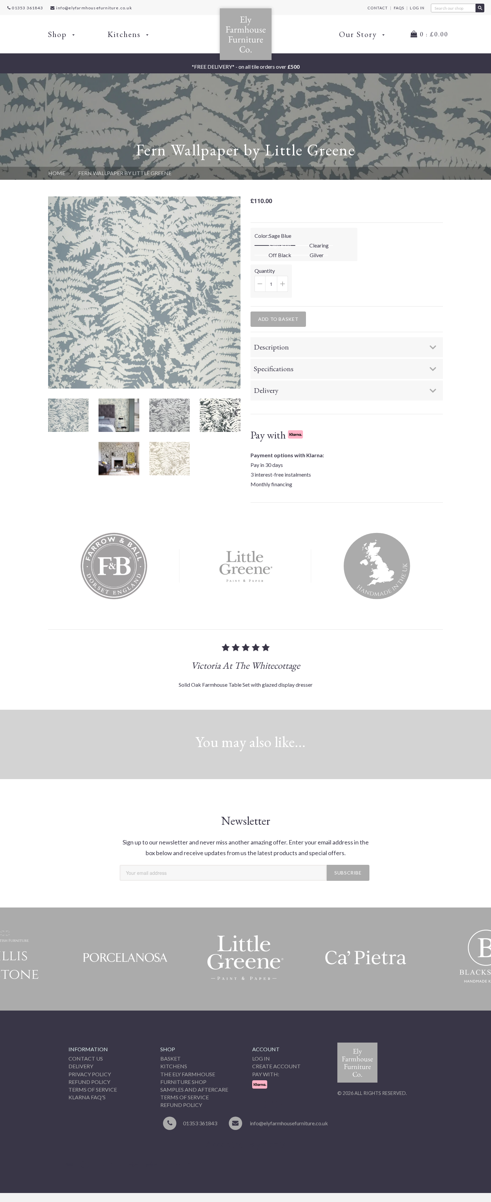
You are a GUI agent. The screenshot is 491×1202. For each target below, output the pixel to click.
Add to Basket (278, 319)
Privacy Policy (89, 1074)
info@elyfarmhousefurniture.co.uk (94, 7)
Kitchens (125, 34)
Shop (58, 34)
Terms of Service (92, 1089)
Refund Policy (89, 1082)
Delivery (80, 1066)
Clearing (319, 245)
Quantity (273, 282)
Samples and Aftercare (194, 1089)
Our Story (359, 34)
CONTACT (377, 8)
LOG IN (417, 8)
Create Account (276, 1066)
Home (56, 173)
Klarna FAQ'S (87, 1097)
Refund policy (181, 1105)
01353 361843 (27, 7)
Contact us (85, 1058)
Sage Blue (280, 245)
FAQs (399, 8)
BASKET (170, 1058)
